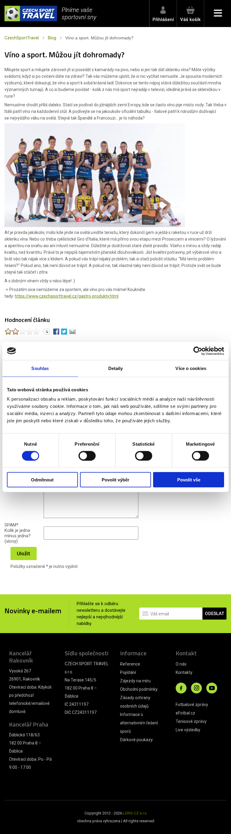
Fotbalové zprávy (192, 704)
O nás (181, 664)
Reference (130, 664)
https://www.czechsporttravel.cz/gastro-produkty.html (67, 296)
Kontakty (184, 672)
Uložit (23, 553)
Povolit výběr (115, 479)
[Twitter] (64, 331)
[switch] (87, 455)
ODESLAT (214, 613)
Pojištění (128, 672)
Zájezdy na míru (135, 680)
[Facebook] (56, 331)
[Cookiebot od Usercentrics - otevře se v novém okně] (197, 350)
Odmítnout (42, 479)
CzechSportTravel (22, 37)
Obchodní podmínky (139, 689)
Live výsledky (188, 729)
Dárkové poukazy (136, 739)
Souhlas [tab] (40, 368)
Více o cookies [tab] (190, 368)
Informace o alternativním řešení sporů (139, 723)
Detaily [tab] (115, 368)
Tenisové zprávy (191, 721)
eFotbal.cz (185, 713)
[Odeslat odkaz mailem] (72, 331)
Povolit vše (188, 479)
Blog (52, 37)
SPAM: (12, 525)
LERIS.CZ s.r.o (135, 813)
